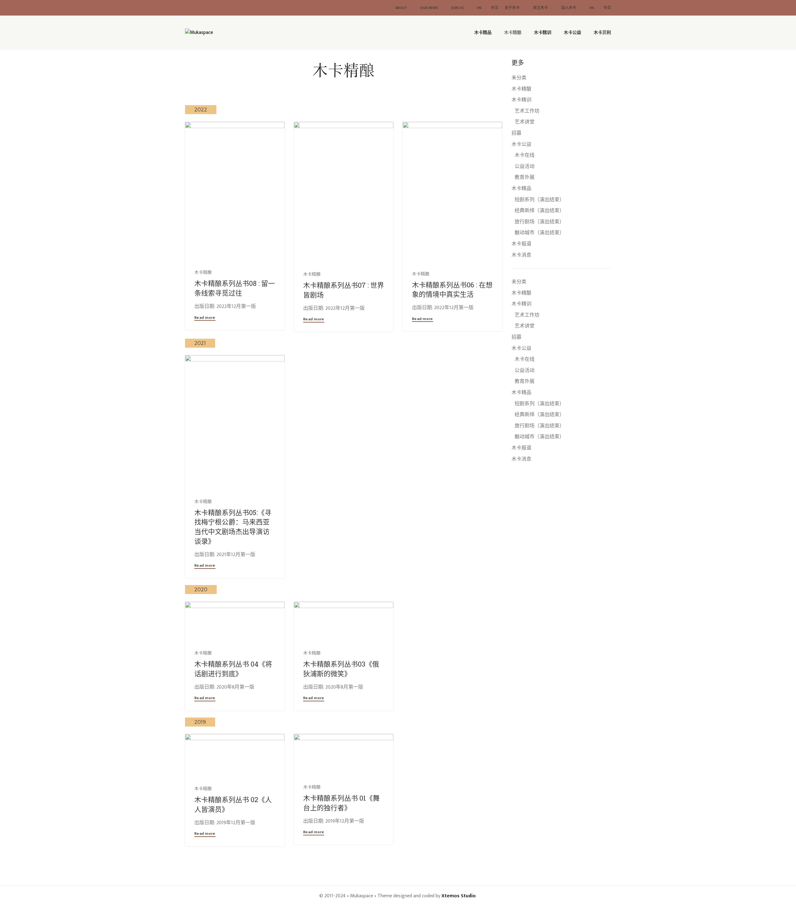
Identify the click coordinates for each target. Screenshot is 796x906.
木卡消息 (521, 255)
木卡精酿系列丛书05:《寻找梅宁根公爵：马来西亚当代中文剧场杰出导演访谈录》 (232, 527)
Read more (204, 318)
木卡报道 (521, 244)
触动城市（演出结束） (539, 233)
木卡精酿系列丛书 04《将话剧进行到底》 (233, 668)
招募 (516, 133)
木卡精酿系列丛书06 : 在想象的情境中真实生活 (452, 289)
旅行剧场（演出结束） (539, 222)
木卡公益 (521, 145)
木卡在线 (525, 155)
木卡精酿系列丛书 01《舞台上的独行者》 (341, 802)
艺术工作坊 (527, 111)
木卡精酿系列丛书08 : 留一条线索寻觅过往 (234, 288)
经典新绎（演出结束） (539, 211)
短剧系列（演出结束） (539, 200)
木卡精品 (521, 189)
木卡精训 (521, 100)
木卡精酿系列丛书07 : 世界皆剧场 (343, 290)
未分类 (518, 78)
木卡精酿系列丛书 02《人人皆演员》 (233, 804)
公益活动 (525, 167)
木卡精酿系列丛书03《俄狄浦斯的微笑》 (341, 668)
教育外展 (525, 178)
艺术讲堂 (525, 122)
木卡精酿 (521, 89)
